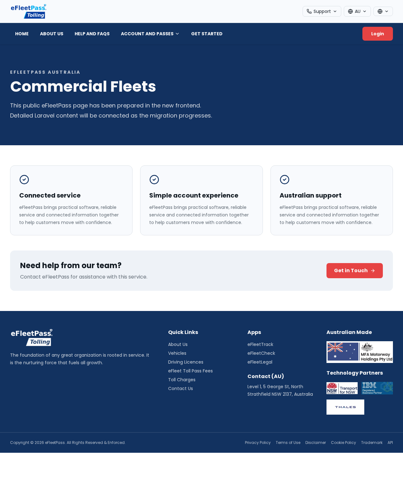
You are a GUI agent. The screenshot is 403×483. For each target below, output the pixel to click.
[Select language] (383, 11)
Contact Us (180, 388)
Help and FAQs (92, 34)
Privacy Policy (258, 442)
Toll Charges (182, 380)
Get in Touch (351, 270)
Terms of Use (288, 442)
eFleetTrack (260, 344)
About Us (51, 34)
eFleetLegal (259, 362)
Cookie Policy (343, 442)
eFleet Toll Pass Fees (190, 371)
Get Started (207, 34)
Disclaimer (315, 442)
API (390, 442)
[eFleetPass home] (28, 11)
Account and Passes (147, 34)
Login (377, 34)
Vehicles (177, 353)
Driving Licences (185, 362)
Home (22, 34)
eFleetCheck (261, 353)
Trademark (372, 442)
